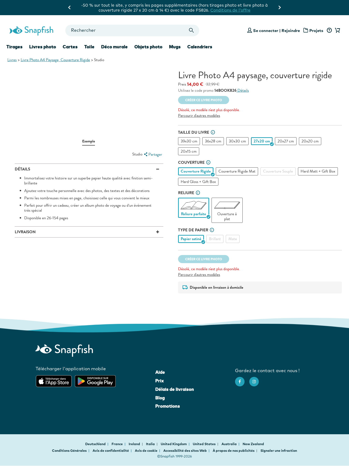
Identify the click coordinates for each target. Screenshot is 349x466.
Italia (151, 444)
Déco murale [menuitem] (114, 47)
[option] (189, 141)
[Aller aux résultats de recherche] (191, 30)
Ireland (135, 444)
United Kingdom (174, 444)
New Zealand (253, 444)
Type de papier (193, 230)
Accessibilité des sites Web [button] (185, 450)
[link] (194, 205)
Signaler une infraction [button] (278, 450)
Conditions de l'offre (230, 10)
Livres (12, 60)
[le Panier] (336, 31)
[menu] (152, 154)
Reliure (186, 192)
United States (204, 444)
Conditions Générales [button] (69, 450)
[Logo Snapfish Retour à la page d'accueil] (31, 30)
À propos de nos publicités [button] (234, 450)
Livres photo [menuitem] (42, 47)
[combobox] (132, 30)
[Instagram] (256, 379)
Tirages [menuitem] (14, 47)
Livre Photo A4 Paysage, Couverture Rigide (55, 60)
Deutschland (95, 444)
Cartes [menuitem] (70, 47)
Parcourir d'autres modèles (199, 116)
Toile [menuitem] (89, 47)
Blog (160, 398)
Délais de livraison (174, 389)
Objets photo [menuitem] (148, 47)
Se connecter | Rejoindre (276, 30)
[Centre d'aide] (329, 31)
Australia (229, 444)
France (117, 444)
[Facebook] (242, 379)
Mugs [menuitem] (175, 47)
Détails (242, 90)
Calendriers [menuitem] (199, 47)
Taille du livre (193, 132)
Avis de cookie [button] (146, 450)
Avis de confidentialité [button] (111, 450)
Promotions (167, 406)
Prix (159, 381)
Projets (316, 30)
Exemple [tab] (88, 141)
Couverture (191, 162)
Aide (160, 372)
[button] (213, 132)
